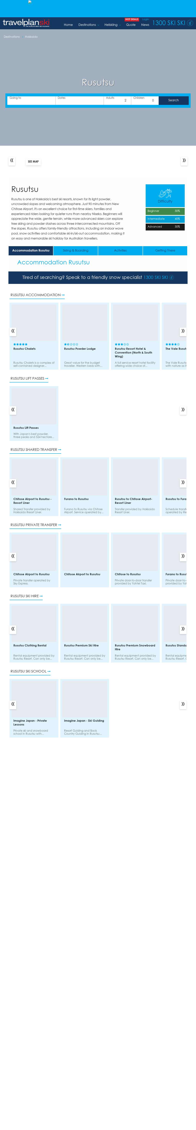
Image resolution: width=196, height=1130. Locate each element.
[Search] (174, 100)
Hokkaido (31, 37)
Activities (120, 250)
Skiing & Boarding (75, 250)
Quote (131, 25)
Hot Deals (131, 19)
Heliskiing (111, 25)
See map (33, 161)
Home (68, 25)
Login (145, 19)
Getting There (165, 250)
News (145, 25)
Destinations (87, 25)
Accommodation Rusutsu (31, 250)
